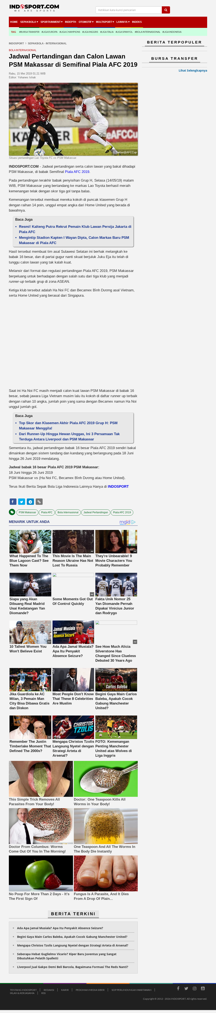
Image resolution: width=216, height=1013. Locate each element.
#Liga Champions (69, 31)
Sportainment (50, 21)
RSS (43, 993)
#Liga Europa (49, 31)
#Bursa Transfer (29, 31)
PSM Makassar (27, 512)
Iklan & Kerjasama (22, 993)
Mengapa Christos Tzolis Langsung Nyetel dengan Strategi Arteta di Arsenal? (72, 945)
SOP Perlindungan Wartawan (131, 989)
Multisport (104, 21)
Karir (65, 989)
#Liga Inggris (90, 31)
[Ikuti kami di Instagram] (194, 989)
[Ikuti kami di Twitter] (186, 989)
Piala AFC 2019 (77, 172)
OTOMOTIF (85, 21)
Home (14, 21)
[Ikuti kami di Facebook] (178, 989)
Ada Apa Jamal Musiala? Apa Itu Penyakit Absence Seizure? (60, 928)
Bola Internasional (68, 512)
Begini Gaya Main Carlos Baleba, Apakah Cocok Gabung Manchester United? (72, 937)
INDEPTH (70, 21)
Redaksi (49, 989)
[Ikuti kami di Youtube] (202, 989)
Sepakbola (28, 21)
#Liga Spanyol (124, 31)
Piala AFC (47, 512)
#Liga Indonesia (171, 31)
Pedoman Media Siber (90, 989)
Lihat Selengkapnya (193, 70)
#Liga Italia (106, 31)
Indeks (137, 21)
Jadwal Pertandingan (96, 512)
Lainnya (122, 21)
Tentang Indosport (23, 989)
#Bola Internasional (147, 31)
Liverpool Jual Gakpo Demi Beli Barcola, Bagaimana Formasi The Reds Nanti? (72, 967)
